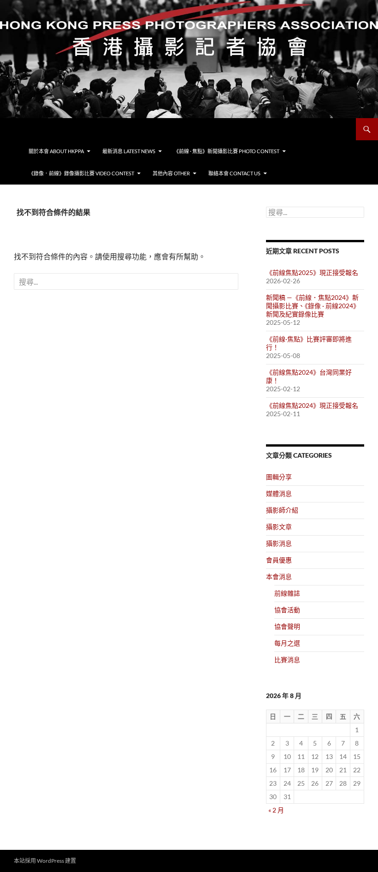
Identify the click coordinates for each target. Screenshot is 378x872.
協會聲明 (287, 626)
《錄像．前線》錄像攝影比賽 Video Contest (81, 173)
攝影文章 (279, 527)
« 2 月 (276, 810)
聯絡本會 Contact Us (234, 173)
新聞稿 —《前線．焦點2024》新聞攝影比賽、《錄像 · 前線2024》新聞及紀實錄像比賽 (313, 305)
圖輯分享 (279, 477)
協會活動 (287, 610)
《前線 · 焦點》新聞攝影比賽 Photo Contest (226, 151)
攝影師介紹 (282, 510)
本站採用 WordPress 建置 (45, 860)
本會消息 (279, 576)
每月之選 (287, 643)
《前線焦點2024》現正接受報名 (312, 405)
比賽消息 (287, 659)
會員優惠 (279, 560)
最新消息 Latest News (128, 151)
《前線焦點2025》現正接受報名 (312, 272)
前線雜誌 (287, 593)
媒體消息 (279, 493)
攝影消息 (279, 543)
